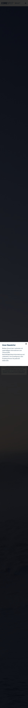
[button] (26, 343)
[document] (14, 354)
